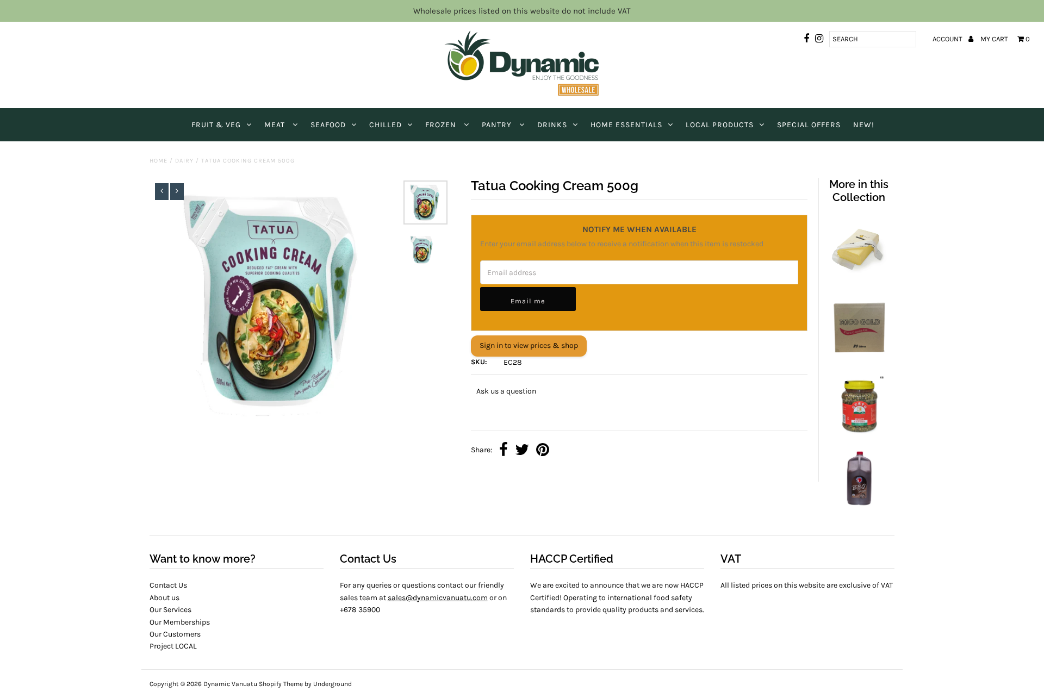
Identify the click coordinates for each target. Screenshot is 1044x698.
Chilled (385, 124)
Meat (275, 124)
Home (158, 160)
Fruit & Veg (216, 124)
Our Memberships (180, 622)
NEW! (863, 124)
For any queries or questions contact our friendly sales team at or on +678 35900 (423, 597)
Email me (528, 301)
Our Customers (175, 634)
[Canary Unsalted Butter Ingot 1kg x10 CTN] (858, 279)
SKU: (479, 362)
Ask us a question (506, 391)
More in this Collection (858, 191)
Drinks (552, 124)
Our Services (170, 609)
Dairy (184, 160)
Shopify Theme (281, 684)
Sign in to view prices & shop (529, 345)
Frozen (441, 124)
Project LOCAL (173, 646)
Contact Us (168, 585)
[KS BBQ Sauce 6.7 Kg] (858, 507)
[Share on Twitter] (522, 451)
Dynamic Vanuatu (230, 684)
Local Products (720, 124)
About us (164, 597)
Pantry (498, 124)
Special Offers (809, 124)
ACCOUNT (948, 39)
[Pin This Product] (542, 451)
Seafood (328, 124)
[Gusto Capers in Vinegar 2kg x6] (858, 431)
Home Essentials (626, 124)
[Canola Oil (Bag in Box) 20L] (858, 355)
